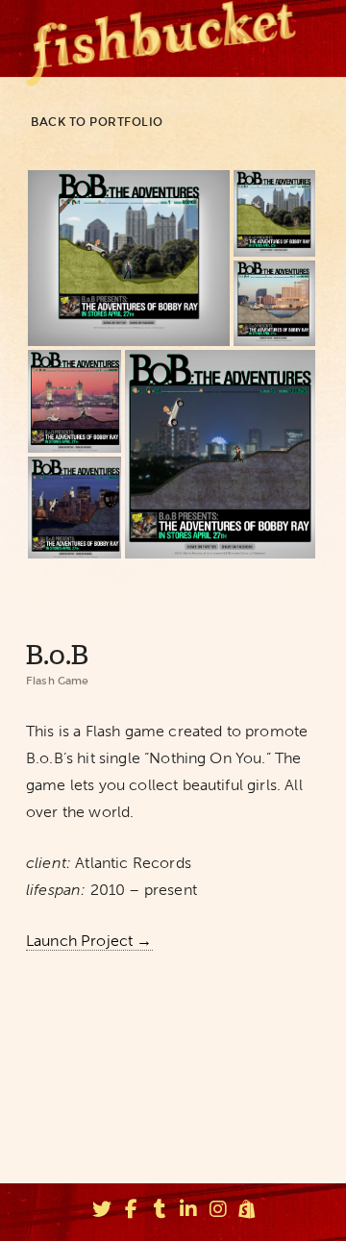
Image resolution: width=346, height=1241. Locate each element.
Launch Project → (89, 940)
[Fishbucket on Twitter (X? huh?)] (101, 1212)
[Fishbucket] (161, 38)
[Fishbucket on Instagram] (218, 1212)
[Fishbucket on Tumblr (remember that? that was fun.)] (159, 1212)
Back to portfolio (96, 122)
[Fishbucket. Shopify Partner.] (247, 1212)
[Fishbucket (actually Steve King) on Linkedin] (189, 1212)
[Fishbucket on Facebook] (130, 1212)
